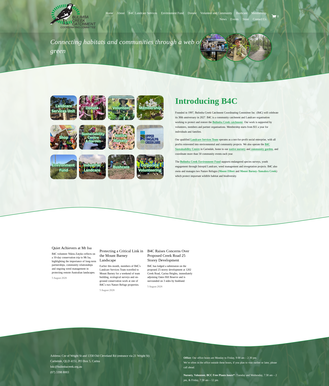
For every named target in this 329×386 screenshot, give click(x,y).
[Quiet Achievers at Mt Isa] (74, 241)
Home (109, 13)
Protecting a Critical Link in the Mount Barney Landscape (121, 255)
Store (246, 19)
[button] (185, 235)
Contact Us (259, 19)
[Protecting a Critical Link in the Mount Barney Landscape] (122, 243)
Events (234, 19)
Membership (258, 13)
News (223, 19)
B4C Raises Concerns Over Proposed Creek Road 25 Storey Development (168, 255)
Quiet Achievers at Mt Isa (72, 248)
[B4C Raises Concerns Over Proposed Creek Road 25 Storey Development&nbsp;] (169, 243)
